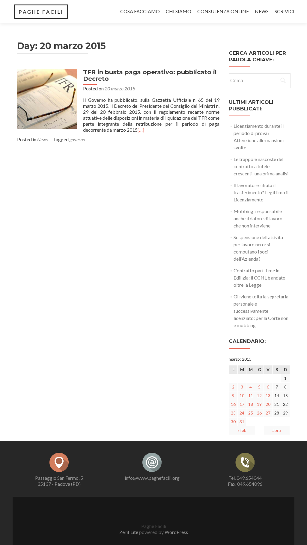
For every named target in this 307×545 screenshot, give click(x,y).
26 (259, 412)
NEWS (262, 11)
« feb (241, 430)
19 (259, 404)
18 (250, 404)
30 (233, 421)
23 (233, 412)
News (42, 139)
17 (242, 404)
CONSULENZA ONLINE (223, 11)
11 (250, 395)
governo (77, 139)
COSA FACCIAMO (140, 11)
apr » (277, 430)
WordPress (176, 532)
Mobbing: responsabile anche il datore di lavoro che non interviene (258, 218)
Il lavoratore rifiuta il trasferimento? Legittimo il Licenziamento (261, 192)
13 (268, 395)
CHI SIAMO (178, 11)
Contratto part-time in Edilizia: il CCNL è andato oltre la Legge (259, 278)
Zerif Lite (128, 532)
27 (268, 412)
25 (250, 412)
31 (242, 421)
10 (242, 395)
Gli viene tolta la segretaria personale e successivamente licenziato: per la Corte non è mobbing (261, 311)
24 (242, 412)
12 (259, 395)
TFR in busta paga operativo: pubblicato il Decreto (150, 75)
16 (233, 404)
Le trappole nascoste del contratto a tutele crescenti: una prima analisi (261, 166)
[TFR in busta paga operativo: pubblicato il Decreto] (47, 98)
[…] (141, 130)
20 (268, 404)
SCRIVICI (284, 11)
